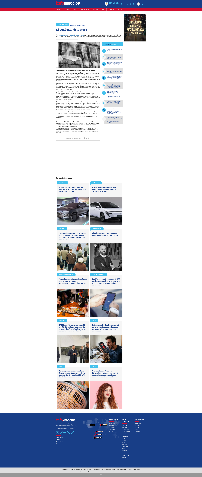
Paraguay (137, 431)
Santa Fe (124, 454)
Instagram (112, 429)
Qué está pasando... (98, 274)
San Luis (124, 452)
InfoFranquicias (126, 431)
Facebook (112, 423)
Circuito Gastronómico (66, 274)
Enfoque (61, 228)
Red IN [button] (120, 9)
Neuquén (124, 444)
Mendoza (124, 442)
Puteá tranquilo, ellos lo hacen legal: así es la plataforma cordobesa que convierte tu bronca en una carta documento (114, 103)
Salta (123, 448)
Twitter (111, 425)
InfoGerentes (97, 228)
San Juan (124, 450)
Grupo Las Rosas (63, 24)
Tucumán (124, 459)
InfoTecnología (126, 437)
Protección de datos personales (120, 469)
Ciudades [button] (75, 9)
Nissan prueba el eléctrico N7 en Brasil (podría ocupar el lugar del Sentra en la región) (114, 57)
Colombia (137, 425)
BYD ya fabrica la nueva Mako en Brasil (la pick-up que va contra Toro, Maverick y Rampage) (114, 51)
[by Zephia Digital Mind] (101, 475)
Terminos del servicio (118, 471)
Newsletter (111, 9)
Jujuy (123, 438)
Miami (136, 429)
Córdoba (124, 427)
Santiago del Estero (125, 456)
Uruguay (137, 433)
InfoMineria (125, 433)
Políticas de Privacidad (104, 469)
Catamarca (125, 425)
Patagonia (125, 446)
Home (59, 9)
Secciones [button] (67, 9)
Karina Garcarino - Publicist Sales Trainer (71, 35)
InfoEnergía (125, 429)
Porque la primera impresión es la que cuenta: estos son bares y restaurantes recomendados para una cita (114, 78)
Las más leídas (85, 9)
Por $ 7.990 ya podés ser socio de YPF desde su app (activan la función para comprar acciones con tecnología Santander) (114, 85)
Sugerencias (59, 437)
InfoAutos (62, 183)
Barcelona (138, 423)
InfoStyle (125, 435)
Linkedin (111, 427)
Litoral (124, 440)
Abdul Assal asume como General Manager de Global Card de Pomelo (114, 71)
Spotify (111, 431)
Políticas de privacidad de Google (105, 471)
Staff (103, 9)
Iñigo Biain (137, 469)
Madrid (137, 427)
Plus (94, 320)
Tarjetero (96, 9)
